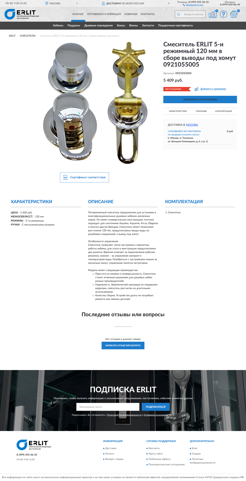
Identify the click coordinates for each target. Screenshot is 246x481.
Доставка (110, 448)
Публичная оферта (159, 459)
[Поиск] (178, 14)
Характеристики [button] (178, 111)
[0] (234, 14)
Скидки (196, 453)
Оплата (109, 453)
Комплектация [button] (223, 111)
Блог (195, 448)
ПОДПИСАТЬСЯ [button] (156, 407)
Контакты (148, 14)
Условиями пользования (156, 415)
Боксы (121, 25)
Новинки (130, 14)
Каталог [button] (78, 14)
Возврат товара (114, 459)
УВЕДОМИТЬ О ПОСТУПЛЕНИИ (200, 100)
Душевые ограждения (98, 25)
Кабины (58, 25)
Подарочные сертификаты (175, 25)
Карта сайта (156, 453)
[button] (193, 5)
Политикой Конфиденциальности (124, 415)
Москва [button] (192, 125)
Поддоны (74, 25)
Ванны (133, 25)
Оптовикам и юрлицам (104, 14)
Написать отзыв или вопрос (123, 345)
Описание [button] (201, 111)
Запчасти (148, 25)
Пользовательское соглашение (167, 464)
